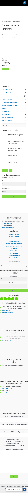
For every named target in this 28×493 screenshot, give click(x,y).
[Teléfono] (10, 170)
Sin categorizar (6, 114)
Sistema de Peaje (7, 120)
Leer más (5, 69)
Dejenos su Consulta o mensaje (14, 449)
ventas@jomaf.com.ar (8, 227)
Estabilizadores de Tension (10, 105)
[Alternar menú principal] (24, 2)
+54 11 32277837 (6, 310)
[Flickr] (9, 298)
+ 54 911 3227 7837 (7, 223)
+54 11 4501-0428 (7, 388)
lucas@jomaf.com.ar (8, 312)
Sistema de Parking (7, 117)
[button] (14, 211)
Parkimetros (5, 111)
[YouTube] (3, 170)
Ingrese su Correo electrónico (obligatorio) (14, 424)
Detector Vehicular (7, 99)
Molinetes (4, 108)
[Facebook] (6, 170)
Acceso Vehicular (7, 93)
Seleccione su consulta (14, 439)
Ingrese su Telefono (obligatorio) (14, 432)
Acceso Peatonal (7, 89)
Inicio (3, 21)
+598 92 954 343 (6, 340)
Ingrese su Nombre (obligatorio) (14, 416)
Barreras (4, 96)
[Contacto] (12, 298)
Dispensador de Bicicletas (9, 102)
